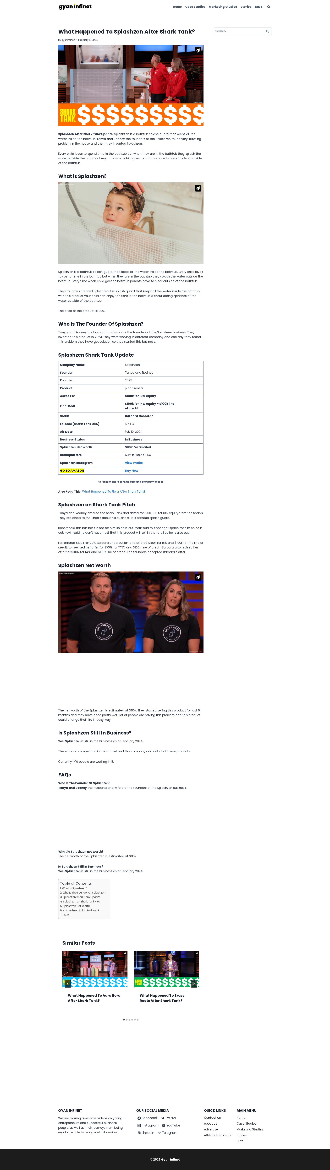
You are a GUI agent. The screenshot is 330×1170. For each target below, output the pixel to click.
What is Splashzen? (74, 888)
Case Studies (195, 7)
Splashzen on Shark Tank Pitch (82, 901)
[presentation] (94, 969)
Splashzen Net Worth (76, 906)
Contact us (212, 1118)
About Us (210, 1124)
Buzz (258, 7)
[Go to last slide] (68, 984)
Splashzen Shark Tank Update (82, 897)
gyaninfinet (68, 40)
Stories (245, 7)
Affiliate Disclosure (218, 1135)
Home (177, 7)
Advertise (211, 1129)
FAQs (66, 915)
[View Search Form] (269, 7)
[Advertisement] (131, 683)
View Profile (134, 463)
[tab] (124, 1020)
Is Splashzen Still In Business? (81, 910)
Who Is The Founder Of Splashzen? (85, 892)
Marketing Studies (223, 7)
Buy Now (131, 471)
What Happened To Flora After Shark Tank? (113, 491)
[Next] (194, 984)
